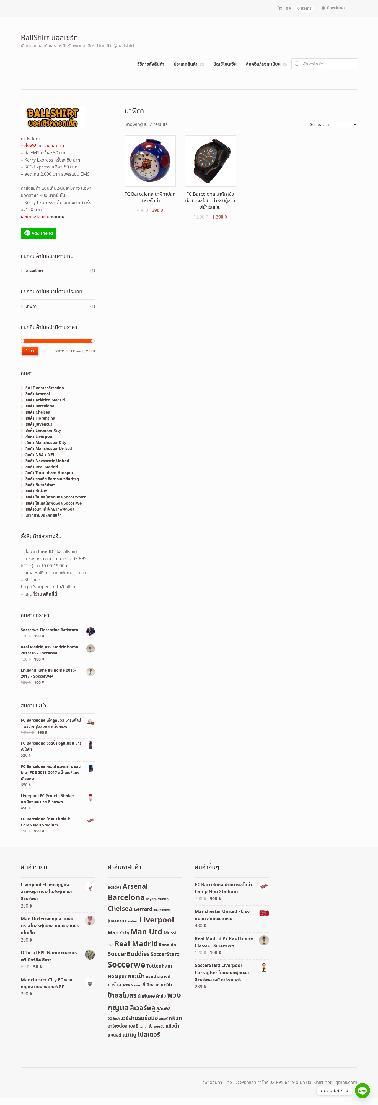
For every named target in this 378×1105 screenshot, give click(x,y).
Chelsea (120, 909)
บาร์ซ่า (166, 985)
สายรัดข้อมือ (143, 1018)
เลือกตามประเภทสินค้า (43, 515)
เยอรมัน (159, 1027)
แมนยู (129, 1035)
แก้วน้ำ (172, 1026)
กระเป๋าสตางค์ (158, 977)
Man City (119, 933)
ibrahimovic (162, 910)
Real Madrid (136, 944)
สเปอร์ (163, 1019)
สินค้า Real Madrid (41, 467)
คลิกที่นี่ (57, 217)
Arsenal (135, 887)
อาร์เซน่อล (118, 1026)
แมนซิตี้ (114, 1036)
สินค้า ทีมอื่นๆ (36, 491)
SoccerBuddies (128, 954)
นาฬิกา (31, 306)
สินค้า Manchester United (48, 449)
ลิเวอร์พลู (142, 1008)
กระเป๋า (136, 976)
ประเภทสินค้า (186, 64)
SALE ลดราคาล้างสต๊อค (44, 388)
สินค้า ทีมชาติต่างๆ (40, 485)
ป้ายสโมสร (122, 996)
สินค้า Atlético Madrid (45, 400)
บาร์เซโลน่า (34, 271)
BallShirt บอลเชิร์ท (49, 38)
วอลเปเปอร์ (118, 1019)
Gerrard (143, 909)
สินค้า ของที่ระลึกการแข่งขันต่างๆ (52, 479)
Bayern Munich (157, 899)
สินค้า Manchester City (45, 443)
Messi (170, 933)
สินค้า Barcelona (39, 406)
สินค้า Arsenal (37, 394)
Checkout (336, 8)
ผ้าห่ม (161, 997)
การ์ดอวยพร (120, 985)
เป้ (151, 1026)
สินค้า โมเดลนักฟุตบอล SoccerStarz (55, 497)
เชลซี (133, 1026)
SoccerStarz (165, 954)
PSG (110, 945)
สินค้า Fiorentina (40, 418)
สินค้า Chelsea (37, 412)
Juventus (117, 921)
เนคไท (143, 1027)
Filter (30, 351)
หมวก (175, 1018)
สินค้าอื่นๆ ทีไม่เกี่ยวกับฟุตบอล (49, 509)
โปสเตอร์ (149, 1035)
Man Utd (146, 932)
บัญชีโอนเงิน (225, 64)
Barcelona (126, 898)
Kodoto (132, 921)
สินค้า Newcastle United (47, 461)
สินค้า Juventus (38, 424)
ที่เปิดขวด (151, 985)
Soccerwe (126, 965)
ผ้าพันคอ (146, 996)
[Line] (362, 1090)
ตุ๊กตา (137, 985)
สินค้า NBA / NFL (40, 455)
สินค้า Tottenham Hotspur (49, 473)
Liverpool (156, 920)
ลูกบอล (163, 1008)
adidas (114, 888)
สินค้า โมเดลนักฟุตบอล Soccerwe (53, 503)
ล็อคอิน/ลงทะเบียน (263, 64)
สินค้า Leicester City (43, 430)
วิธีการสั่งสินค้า (150, 64)
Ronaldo (167, 945)
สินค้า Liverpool (39, 437)
